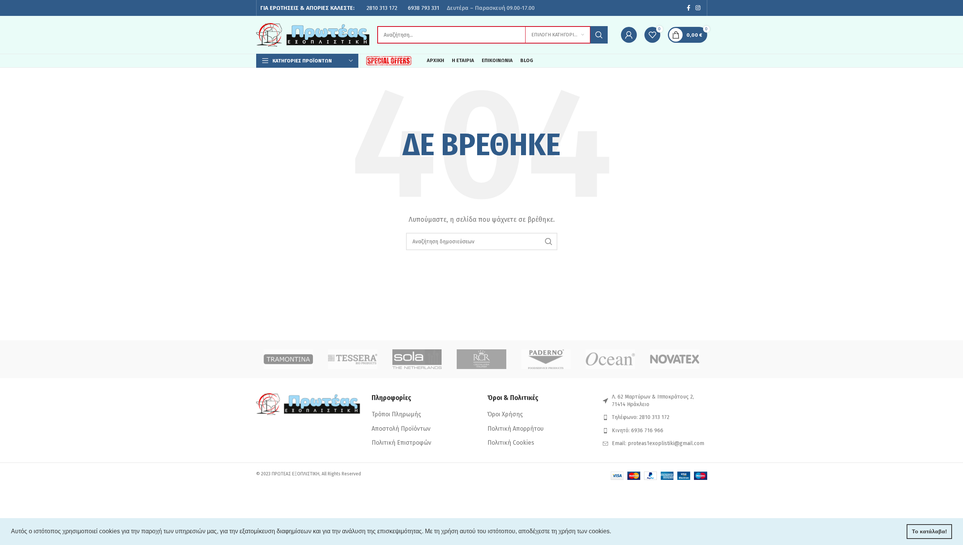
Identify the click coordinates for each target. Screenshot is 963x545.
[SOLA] (417, 359)
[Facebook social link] (688, 8)
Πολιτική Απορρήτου (515, 428)
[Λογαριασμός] (629, 34)
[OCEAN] (610, 359)
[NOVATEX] (675, 359)
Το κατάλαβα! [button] (929, 531)
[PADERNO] (546, 359)
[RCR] (481, 359)
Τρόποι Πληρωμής (396, 414)
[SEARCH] (599, 35)
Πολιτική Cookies (510, 442)
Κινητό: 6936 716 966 (637, 430)
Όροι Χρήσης (505, 414)
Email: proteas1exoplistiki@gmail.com (658, 443)
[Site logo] (313, 34)
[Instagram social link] (698, 8)
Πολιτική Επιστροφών (401, 442)
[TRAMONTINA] (288, 359)
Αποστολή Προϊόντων (401, 428)
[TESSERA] (352, 359)
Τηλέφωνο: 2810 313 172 (640, 417)
